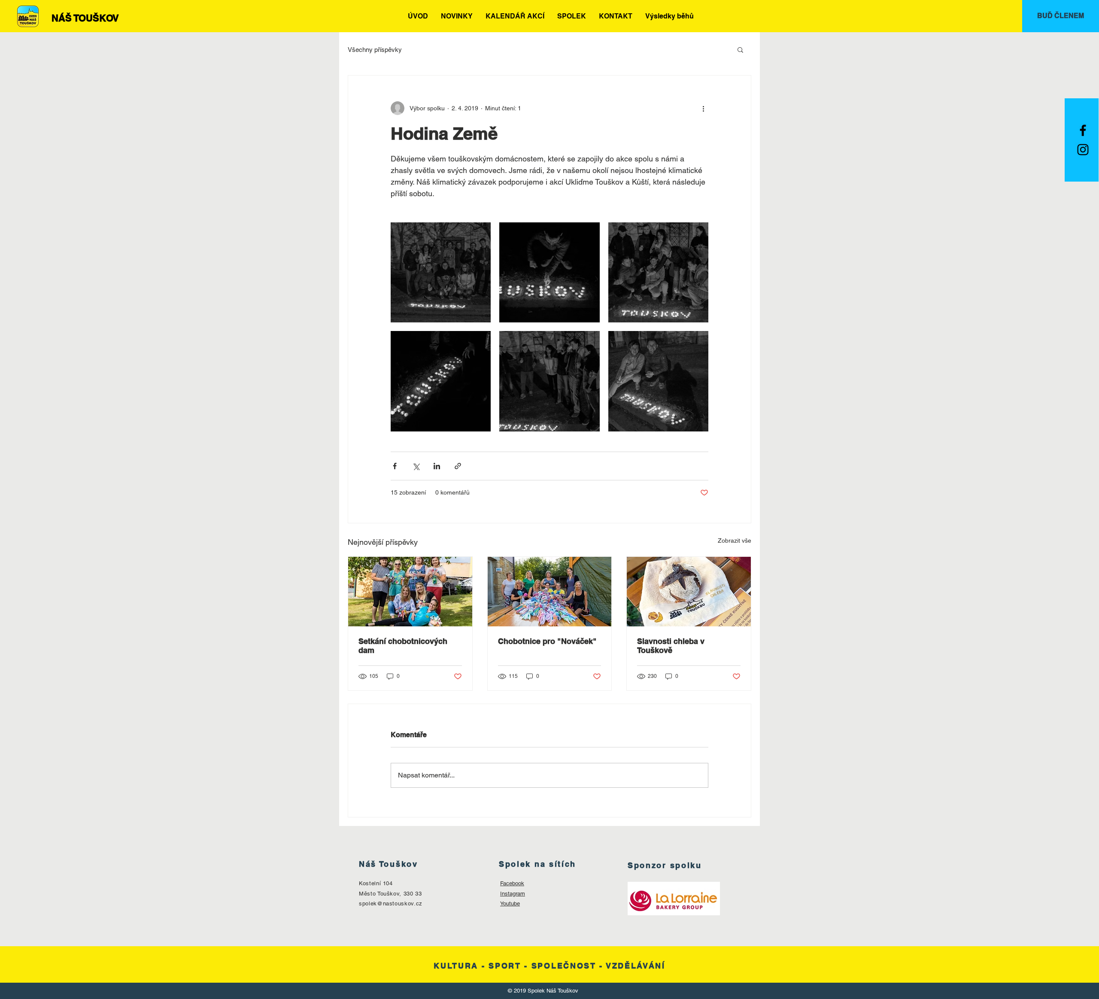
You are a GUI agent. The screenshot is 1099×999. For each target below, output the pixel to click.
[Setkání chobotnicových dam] (410, 591)
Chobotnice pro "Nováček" (547, 641)
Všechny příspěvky (375, 49)
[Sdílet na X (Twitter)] (416, 466)
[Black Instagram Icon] (1082, 149)
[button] (740, 49)
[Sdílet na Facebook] (395, 466)
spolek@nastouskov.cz (390, 903)
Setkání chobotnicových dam (402, 646)
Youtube (510, 903)
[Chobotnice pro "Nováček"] (550, 591)
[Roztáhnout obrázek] (441, 272)
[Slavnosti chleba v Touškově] (689, 591)
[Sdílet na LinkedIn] (437, 466)
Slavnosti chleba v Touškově (670, 646)
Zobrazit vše (734, 540)
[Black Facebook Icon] (1082, 130)
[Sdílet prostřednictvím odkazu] (458, 466)
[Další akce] (703, 108)
